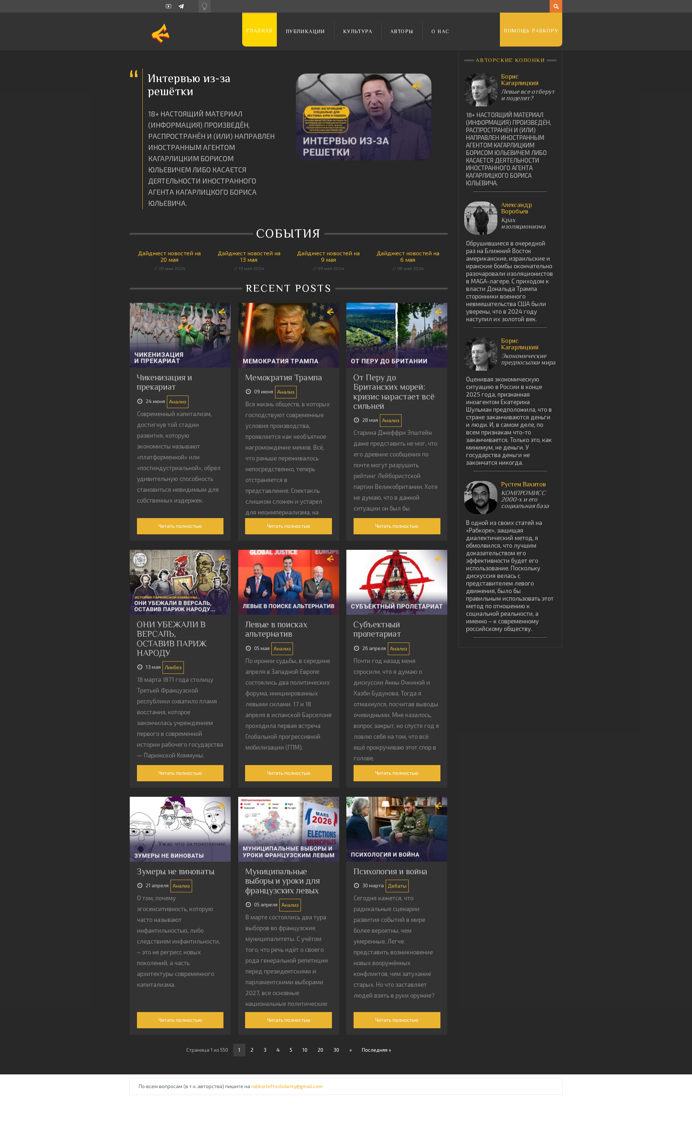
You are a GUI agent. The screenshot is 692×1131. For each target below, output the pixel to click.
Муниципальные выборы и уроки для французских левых (282, 880)
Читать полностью (180, 526)
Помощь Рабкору (531, 31)
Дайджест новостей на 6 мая (408, 256)
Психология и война (390, 871)
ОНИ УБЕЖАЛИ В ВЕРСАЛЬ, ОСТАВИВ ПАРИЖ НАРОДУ (172, 638)
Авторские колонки (510, 60)
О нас (440, 31)
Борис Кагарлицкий (519, 80)
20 (320, 1050)
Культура (357, 31)
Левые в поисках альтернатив (276, 629)
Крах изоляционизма (523, 223)
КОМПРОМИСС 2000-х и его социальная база (525, 499)
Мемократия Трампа (283, 377)
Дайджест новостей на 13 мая (249, 256)
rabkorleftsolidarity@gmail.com (287, 1086)
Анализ (177, 401)
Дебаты (397, 886)
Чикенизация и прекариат (164, 382)
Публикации (305, 31)
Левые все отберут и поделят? (528, 94)
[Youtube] (168, 6)
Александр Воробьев (516, 208)
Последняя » (376, 1050)
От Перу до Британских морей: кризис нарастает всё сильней (393, 391)
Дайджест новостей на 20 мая (169, 256)
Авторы (401, 31)
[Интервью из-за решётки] (364, 117)
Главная (259, 31)
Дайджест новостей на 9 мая (328, 256)
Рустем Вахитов (523, 484)
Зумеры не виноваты (175, 871)
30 (336, 1050)
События (290, 233)
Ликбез (173, 667)
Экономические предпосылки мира (528, 359)
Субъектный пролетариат (377, 629)
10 (304, 1050)
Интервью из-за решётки (189, 84)
